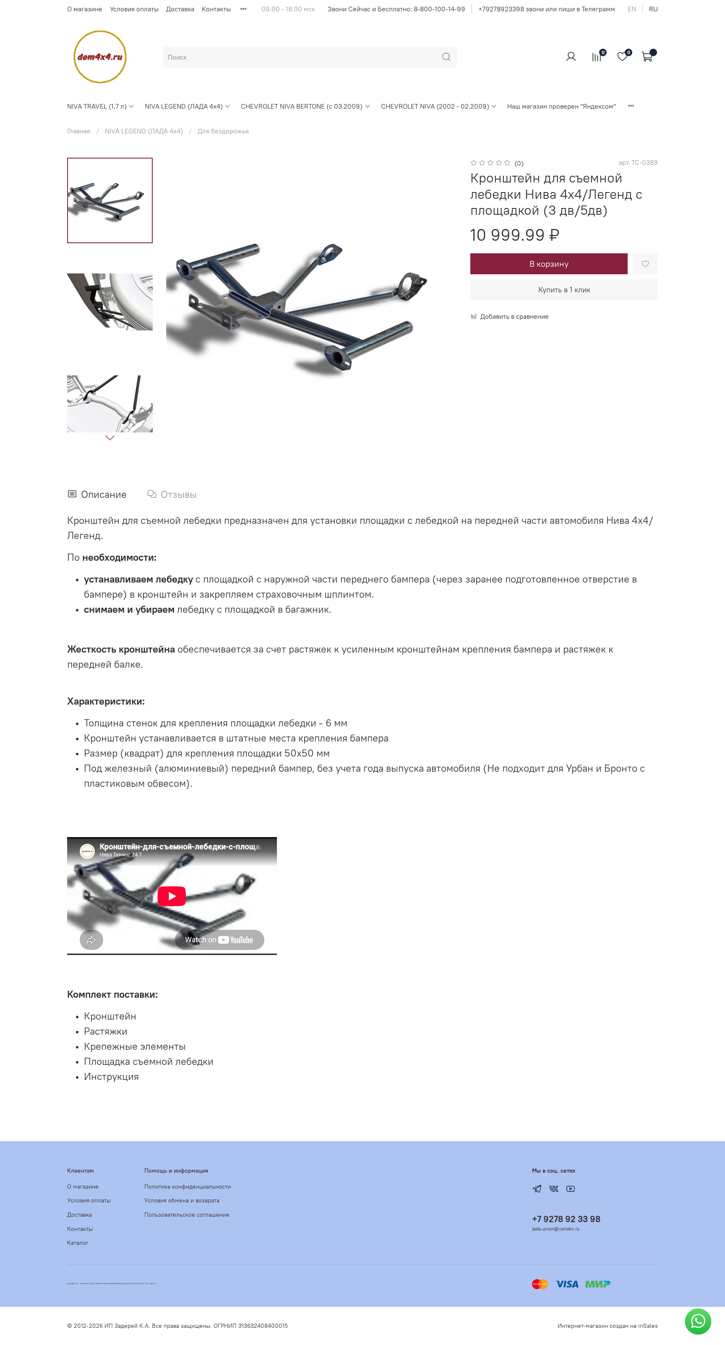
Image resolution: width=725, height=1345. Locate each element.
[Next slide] (110, 437)
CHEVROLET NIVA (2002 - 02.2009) (435, 106)
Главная (78, 131)
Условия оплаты (134, 9)
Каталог (78, 1242)
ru (653, 9)
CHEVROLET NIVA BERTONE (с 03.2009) (301, 106)
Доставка (180, 9)
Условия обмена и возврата (181, 1200)
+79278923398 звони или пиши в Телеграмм (546, 9)
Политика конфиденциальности (187, 1186)
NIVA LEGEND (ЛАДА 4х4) (184, 106)
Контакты (216, 9)
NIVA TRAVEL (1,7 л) (97, 106)
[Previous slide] (183, 303)
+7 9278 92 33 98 (566, 1219)
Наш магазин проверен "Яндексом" (561, 106)
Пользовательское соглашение (186, 1214)
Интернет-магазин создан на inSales (608, 1325)
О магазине (84, 9)
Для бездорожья (223, 131)
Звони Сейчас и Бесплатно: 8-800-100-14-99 (396, 9)
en (632, 9)
